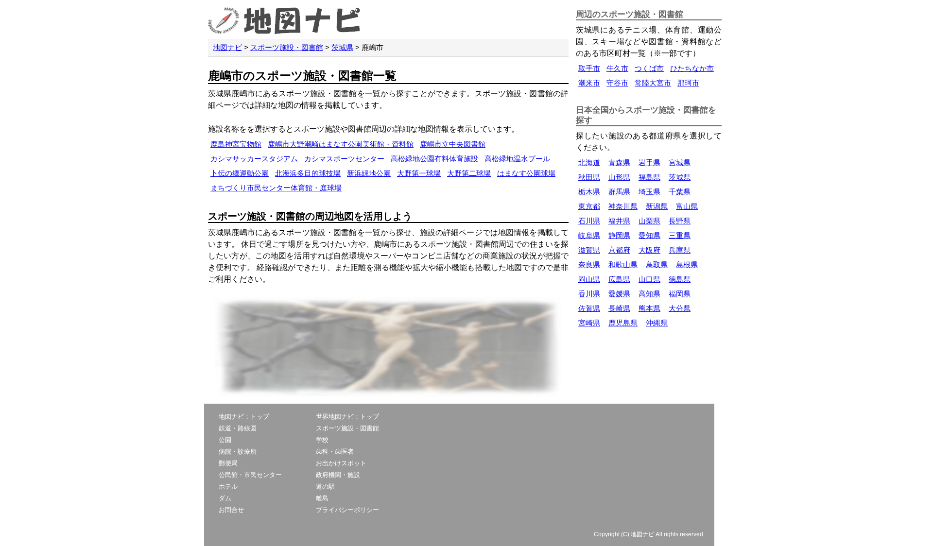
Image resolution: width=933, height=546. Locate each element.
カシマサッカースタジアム (254, 158)
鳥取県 (657, 264)
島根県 (687, 264)
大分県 (680, 308)
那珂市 (688, 83)
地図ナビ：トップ (244, 416)
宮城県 (680, 162)
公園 (225, 440)
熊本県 (649, 308)
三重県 (680, 235)
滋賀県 (589, 250)
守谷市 (617, 83)
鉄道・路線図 (238, 428)
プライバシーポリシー (347, 509)
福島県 (649, 177)
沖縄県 (657, 323)
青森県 (619, 162)
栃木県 (589, 192)
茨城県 (342, 47)
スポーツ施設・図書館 (286, 47)
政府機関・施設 (338, 474)
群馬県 (619, 192)
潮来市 (589, 83)
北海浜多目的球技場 (308, 173)
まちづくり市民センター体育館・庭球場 (276, 188)
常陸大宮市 (653, 83)
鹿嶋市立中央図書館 (452, 144)
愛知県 (649, 235)
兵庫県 (680, 250)
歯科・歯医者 (335, 451)
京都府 (619, 250)
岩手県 (649, 162)
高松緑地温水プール (517, 158)
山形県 (619, 177)
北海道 (589, 162)
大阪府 (649, 250)
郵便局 (228, 463)
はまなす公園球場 (526, 173)
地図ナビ (227, 47)
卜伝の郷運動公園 (239, 173)
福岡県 (680, 294)
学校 (322, 440)
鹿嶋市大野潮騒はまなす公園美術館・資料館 (341, 144)
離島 (322, 498)
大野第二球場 (469, 173)
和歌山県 (623, 264)
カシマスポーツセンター (344, 158)
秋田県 (589, 177)
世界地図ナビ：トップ (347, 416)
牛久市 (617, 68)
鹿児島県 (623, 323)
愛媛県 (619, 294)
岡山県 (589, 279)
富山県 (687, 206)
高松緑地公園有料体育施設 (434, 158)
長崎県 (619, 308)
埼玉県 (649, 192)
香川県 (589, 294)
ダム (225, 498)
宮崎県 (589, 323)
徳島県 (680, 279)
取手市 (589, 68)
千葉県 (680, 192)
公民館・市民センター (250, 474)
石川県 (589, 221)
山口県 (649, 279)
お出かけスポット (341, 463)
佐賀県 (589, 308)
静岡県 (619, 235)
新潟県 (657, 206)
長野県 (680, 221)
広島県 (619, 279)
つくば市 (649, 68)
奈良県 (589, 264)
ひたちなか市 (692, 68)
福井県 (619, 221)
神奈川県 (623, 206)
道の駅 (325, 486)
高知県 (649, 294)
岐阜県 (589, 235)
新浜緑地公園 (369, 173)
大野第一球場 (419, 173)
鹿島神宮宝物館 (235, 144)
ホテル (228, 486)
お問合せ (231, 509)
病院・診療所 (238, 451)
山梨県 (649, 221)
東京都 (589, 206)
